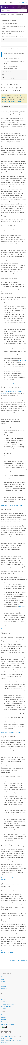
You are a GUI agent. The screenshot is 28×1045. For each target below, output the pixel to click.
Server (3, 981)
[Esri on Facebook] (5, 1032)
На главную (4, 977)
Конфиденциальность (6, 1038)
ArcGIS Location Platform (7, 1004)
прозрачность (18, 391)
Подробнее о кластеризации (10, 383)
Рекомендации (19, 14)
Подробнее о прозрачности (9, 628)
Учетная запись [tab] (7, 71)
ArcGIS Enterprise (8, 2)
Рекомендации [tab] (7, 40)
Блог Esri (3, 1019)
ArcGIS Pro (4, 999)
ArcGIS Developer (6, 1006)
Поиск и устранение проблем (9, 23)
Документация (5, 991)
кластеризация (9, 391)
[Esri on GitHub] (7, 1032)
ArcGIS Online (5, 997)
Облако (3, 986)
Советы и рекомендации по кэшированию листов (14, 62)
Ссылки (12, 14)
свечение (4, 393)
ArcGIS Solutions (5, 1008)
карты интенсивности (18, 538)
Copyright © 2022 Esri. (6, 1036)
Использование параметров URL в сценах (12, 36)
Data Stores (4, 984)
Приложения (4, 988)
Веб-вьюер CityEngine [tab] (9, 78)
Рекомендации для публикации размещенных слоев (11, 49)
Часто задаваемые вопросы (9, 20)
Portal (2, 979)
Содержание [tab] (6, 74)
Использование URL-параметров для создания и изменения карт (13, 32)
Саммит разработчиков (7, 1024)
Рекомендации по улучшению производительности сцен (11, 67)
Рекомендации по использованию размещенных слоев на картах (12, 44)
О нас (2, 1015)
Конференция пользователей (9, 1022)
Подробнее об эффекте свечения (11, 732)
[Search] (20, 2)
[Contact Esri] (10, 1032)
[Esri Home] (4, 1027)
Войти (25, 2)
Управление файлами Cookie (8, 1040)
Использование (5, 14)
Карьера (3, 1017)
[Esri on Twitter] (2, 1032)
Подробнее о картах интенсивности (12, 505)
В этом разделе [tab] (6, 106)
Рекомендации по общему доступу (12, 58)
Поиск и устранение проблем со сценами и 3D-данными (13, 27)
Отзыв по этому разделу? (19, 960)
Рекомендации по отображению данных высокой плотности (14, 54)
